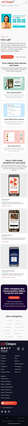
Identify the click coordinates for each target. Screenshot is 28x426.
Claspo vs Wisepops (6, 381)
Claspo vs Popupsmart (7, 392)
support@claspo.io (8, 407)
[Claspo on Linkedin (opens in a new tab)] (5, 411)
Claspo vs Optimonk (6, 389)
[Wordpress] (7, 348)
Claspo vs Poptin (5, 395)
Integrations (4, 366)
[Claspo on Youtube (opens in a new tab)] (9, 411)
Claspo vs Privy (4, 378)
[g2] (4, 348)
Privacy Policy (20, 418)
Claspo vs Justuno (5, 398)
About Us (17, 361)
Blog (16, 358)
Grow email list (10, 5)
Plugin (2, 369)
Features (3, 361)
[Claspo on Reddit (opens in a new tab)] (2, 411)
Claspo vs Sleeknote (6, 384)
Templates (3, 358)
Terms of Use (21, 421)
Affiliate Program (19, 363)
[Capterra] (9, 348)
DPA (7, 418)
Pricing (2, 363)
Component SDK (5, 372)
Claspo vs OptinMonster (7, 387)
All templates (3, 5)
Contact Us (17, 372)
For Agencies (18, 366)
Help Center (18, 369)
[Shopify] (2, 348)
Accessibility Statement (7, 421)
